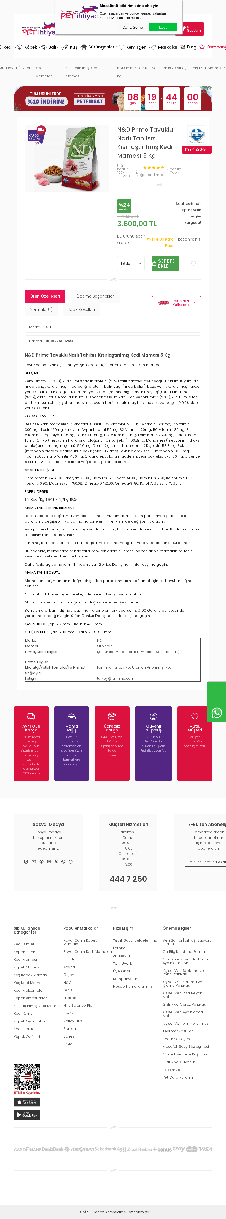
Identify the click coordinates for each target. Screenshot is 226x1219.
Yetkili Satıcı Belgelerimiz (135, 940)
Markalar (164, 47)
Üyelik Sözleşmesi (178, 1038)
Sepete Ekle (166, 263)
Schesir (70, 1036)
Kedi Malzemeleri (29, 990)
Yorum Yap (176, 171)
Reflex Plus (72, 1021)
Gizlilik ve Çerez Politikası (185, 1004)
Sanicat (70, 1028)
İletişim (119, 948)
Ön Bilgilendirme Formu (184, 951)
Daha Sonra (132, 27)
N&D (67, 982)
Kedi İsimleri (24, 944)
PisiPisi (68, 1013)
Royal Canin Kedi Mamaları (87, 951)
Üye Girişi (121, 971)
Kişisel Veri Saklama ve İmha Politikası (183, 972)
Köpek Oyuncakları (30, 1021)
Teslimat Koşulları (178, 1031)
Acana (69, 967)
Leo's (67, 990)
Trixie (67, 1044)
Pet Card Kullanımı (181, 302)
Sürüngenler (99, 47)
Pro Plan (70, 959)
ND (48, 327)
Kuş (71, 47)
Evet (163, 27)
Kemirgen (134, 47)
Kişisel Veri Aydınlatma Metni (183, 1014)
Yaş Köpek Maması (31, 975)
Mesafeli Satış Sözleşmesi (186, 1046)
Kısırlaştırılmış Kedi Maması (37, 1005)
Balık (51, 47)
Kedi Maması (25, 959)
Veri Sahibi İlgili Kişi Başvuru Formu (187, 942)
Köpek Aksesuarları (31, 998)
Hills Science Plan (79, 1005)
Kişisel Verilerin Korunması (186, 1023)
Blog (189, 47)
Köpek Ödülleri (27, 1036)
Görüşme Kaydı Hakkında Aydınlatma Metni (185, 961)
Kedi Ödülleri (25, 1029)
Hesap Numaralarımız (132, 986)
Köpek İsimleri (26, 951)
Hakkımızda (173, 1069)
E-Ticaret (96, 1212)
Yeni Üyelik (122, 963)
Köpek (28, 47)
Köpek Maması (27, 967)
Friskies (69, 997)
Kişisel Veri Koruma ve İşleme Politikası (182, 983)
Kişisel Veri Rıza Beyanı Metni (183, 995)
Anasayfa (121, 955)
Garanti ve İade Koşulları (185, 1054)
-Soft (82, 1212)
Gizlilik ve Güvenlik (179, 1062)
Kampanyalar (125, 978)
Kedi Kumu (23, 1013)
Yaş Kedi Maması (29, 982)
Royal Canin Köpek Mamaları (80, 942)
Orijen (68, 974)
